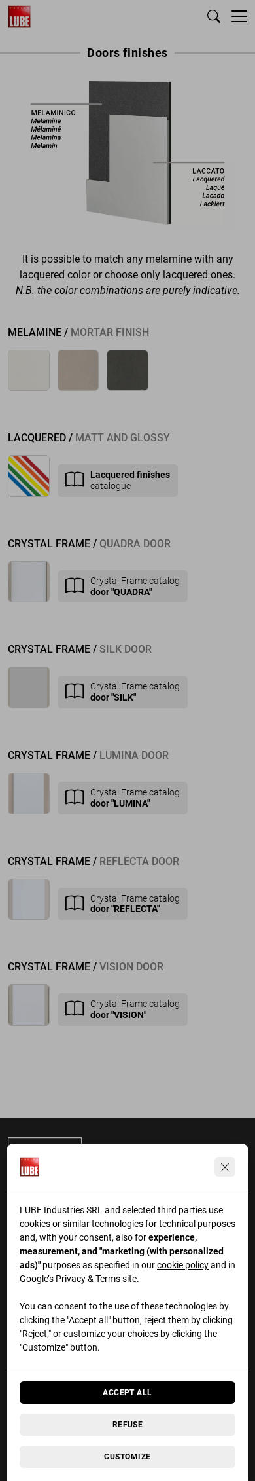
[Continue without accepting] (224, 1167)
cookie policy (183, 1265)
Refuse (127, 1424)
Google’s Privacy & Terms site (78, 1278)
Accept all (127, 1392)
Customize (127, 1456)
